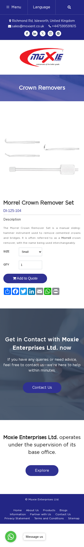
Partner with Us (40, 514)
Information (18, 514)
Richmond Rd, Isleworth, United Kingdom (43, 21)
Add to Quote (27, 278)
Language (41, 7)
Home (17, 510)
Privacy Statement (17, 518)
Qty (6, 264)
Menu (15, 7)
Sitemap (74, 518)
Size (6, 251)
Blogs (63, 510)
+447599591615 (63, 26)
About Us (32, 510)
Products (49, 510)
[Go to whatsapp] (10, 536)
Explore (42, 470)
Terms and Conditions (49, 518)
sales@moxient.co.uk (27, 26)
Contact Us (42, 387)
